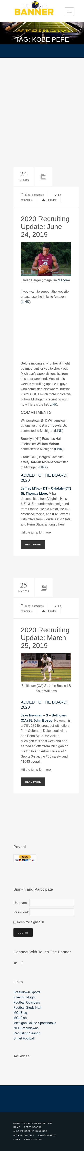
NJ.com (63, 280)
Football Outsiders (26, 1002)
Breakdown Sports (26, 992)
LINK (25, 302)
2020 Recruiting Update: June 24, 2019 (45, 226)
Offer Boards (33, 1127)
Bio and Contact (23, 1135)
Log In (23, 932)
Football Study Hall (27, 1007)
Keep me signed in (30, 922)
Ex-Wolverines (47, 1135)
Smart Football (24, 1038)
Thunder (51, 200)
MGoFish (20, 1018)
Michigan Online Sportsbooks (34, 1023)
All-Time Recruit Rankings (30, 1131)
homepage (38, 195)
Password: (20, 912)
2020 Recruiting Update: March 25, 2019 (45, 637)
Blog (27, 195)
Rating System (33, 1139)
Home (16, 1127)
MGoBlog (20, 1012)
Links (16, 1139)
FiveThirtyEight (24, 997)
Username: (20, 903)
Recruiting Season (26, 1033)
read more (33, 544)
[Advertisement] (42, 102)
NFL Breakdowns (26, 1028)
